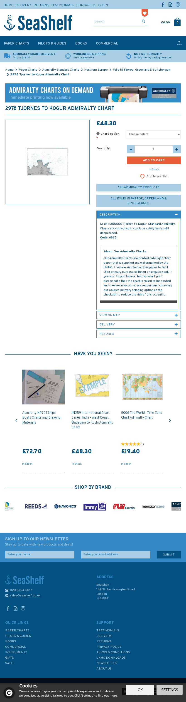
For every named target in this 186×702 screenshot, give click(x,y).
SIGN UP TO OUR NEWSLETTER (39, 541)
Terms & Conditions (113, 652)
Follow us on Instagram (178, 4)
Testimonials (107, 631)
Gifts (9, 658)
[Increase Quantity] (177, 149)
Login (103, 5)
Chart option (107, 136)
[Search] (143, 22)
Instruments (16, 652)
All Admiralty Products (138, 187)
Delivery (104, 636)
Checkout (177, 22)
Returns (103, 641)
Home (8, 5)
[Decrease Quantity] (131, 149)
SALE (9, 663)
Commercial (15, 647)
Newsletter (106, 663)
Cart (161, 22)
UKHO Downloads (111, 658)
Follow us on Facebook (163, 4)
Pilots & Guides (18, 636)
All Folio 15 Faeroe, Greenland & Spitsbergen (138, 201)
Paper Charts (17, 631)
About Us (104, 669)
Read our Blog (170, 4)
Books (10, 641)
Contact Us (85, 5)
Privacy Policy (109, 647)
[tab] (139, 214)
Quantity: (103, 148)
